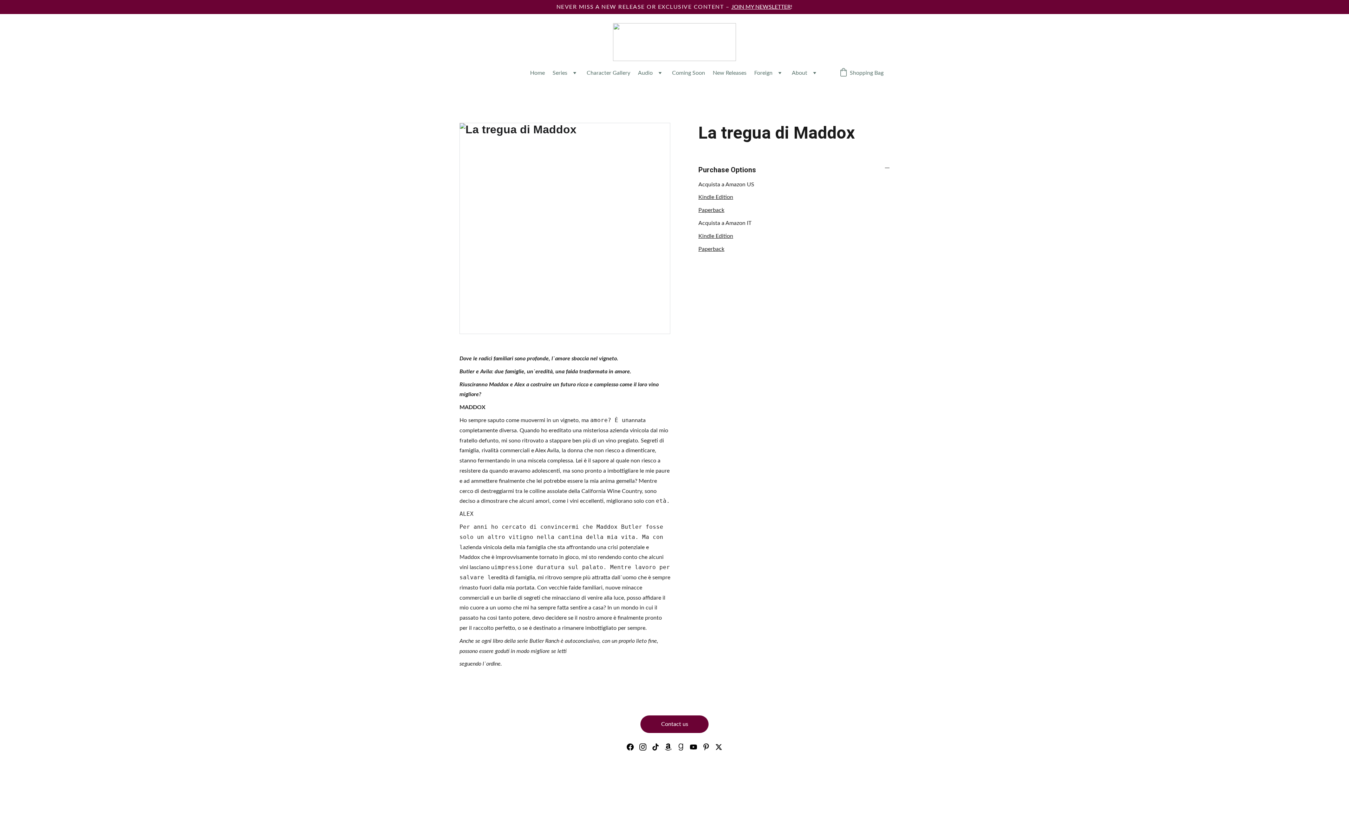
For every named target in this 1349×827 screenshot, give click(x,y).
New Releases (730, 73)
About (799, 73)
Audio (645, 73)
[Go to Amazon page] (668, 747)
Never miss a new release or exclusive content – (643, 7)
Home (537, 73)
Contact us (674, 724)
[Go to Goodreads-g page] (680, 747)
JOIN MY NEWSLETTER (761, 7)
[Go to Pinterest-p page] (706, 747)
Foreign (763, 73)
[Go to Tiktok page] (655, 747)
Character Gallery (608, 73)
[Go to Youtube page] (693, 747)
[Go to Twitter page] (718, 747)
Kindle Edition (715, 197)
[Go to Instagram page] (642, 747)
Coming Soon (688, 73)
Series (560, 73)
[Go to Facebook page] (630, 747)
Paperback (711, 210)
